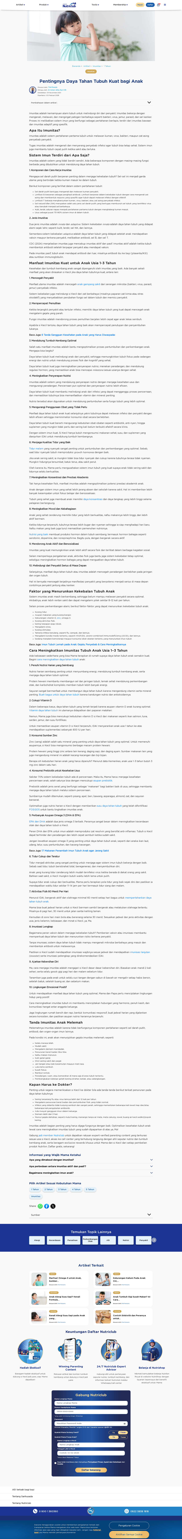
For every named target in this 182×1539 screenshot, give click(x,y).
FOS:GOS (34, 809)
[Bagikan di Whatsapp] (40, 1206)
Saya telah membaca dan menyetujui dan (91, 1463)
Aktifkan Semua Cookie (129, 1534)
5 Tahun (90, 1190)
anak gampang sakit (88, 284)
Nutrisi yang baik (38, 534)
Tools (94, 5)
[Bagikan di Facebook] (46, 1206)
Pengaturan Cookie (129, 1526)
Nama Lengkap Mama (63, 1399)
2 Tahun (49, 1190)
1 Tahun (107, 66)
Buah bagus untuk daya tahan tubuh (59, 695)
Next (154, 1240)
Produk (43, 5)
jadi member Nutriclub (51, 1135)
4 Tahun (76, 1190)
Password (58, 1419)
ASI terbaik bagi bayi (23, 1490)
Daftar (150, 5)
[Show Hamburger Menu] (165, 5)
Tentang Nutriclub (21, 1503)
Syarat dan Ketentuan (113, 1462)
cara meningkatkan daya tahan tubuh (58, 659)
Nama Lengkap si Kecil (66, 1440)
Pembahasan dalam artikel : (44, 103)
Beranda (76, 66)
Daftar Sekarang (91, 1470)
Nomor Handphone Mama (65, 1407)
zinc (59, 618)
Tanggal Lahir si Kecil (66, 1449)
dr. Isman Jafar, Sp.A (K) (57, 90)
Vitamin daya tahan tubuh (43, 710)
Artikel (19, 5)
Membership (119, 5)
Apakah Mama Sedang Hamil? (66, 1432)
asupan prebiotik (102, 781)
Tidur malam (36, 449)
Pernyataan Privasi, (96, 1462)
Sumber (35, 1215)
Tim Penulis (52, 87)
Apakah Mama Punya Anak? (65, 1437)
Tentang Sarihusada (22, 1496)
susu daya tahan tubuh (109, 806)
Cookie (60, 1464)
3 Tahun (62, 1190)
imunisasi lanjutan (140, 952)
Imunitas (97, 66)
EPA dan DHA (37, 822)
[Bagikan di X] (52, 1206)
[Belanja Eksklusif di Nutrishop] (158, 5)
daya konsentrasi (92, 499)
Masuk (140, 5)
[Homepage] (70, 4)
